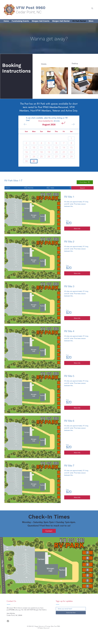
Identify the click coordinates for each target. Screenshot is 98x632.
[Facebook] (8, 621)
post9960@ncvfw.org (13, 610)
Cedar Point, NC (29, 12)
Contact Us (11, 601)
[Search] (92, 8)
